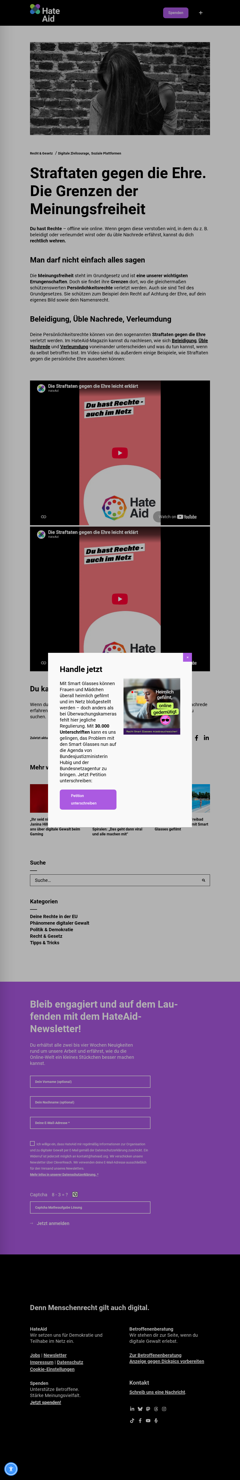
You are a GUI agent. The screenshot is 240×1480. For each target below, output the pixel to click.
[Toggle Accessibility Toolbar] (11, 1469)
